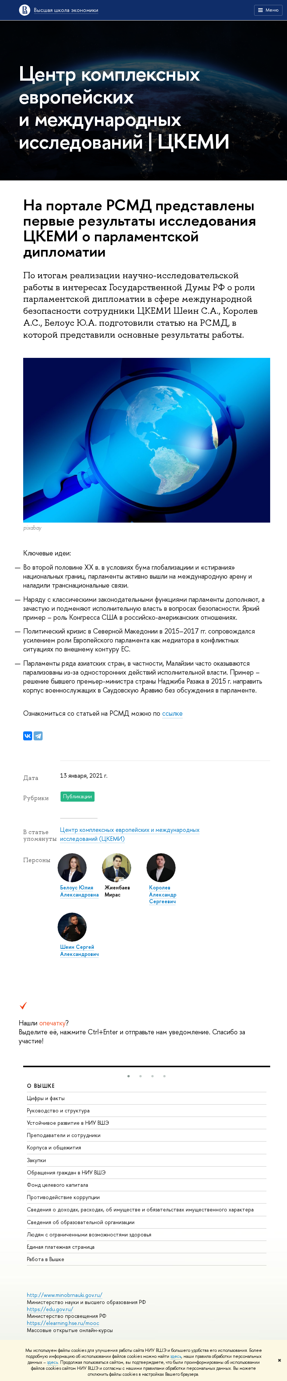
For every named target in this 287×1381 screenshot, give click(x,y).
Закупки (36, 1160)
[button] (129, 1076)
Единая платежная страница (61, 1246)
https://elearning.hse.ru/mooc (63, 1322)
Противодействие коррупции (63, 1197)
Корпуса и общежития (54, 1147)
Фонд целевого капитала (57, 1184)
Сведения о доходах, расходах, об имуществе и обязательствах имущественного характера (140, 1209)
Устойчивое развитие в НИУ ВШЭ (68, 1122)
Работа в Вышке (45, 1259)
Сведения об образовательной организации (81, 1222)
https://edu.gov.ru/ (50, 1309)
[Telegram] (38, 735)
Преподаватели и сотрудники (64, 1135)
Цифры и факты (46, 1098)
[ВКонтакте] (27, 735)
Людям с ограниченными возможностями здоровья (89, 1234)
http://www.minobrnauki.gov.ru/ (64, 1294)
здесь (175, 1356)
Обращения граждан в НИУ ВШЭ (66, 1172)
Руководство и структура (58, 1110)
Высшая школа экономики (66, 9)
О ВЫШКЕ (41, 1085)
